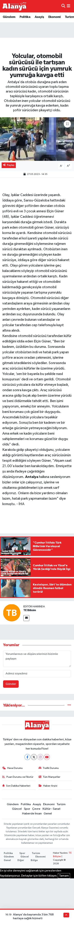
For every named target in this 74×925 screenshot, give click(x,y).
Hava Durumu (15, 768)
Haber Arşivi (50, 785)
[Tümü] (69, 705)
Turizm (61, 804)
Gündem (9, 17)
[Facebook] (27, 757)
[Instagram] (40, 757)
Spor (27, 808)
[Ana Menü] (68, 6)
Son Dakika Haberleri (18, 785)
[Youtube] (47, 757)
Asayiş (39, 17)
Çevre (36, 808)
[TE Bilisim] (11, 612)
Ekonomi (54, 17)
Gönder (11, 684)
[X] (34, 757)
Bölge (34, 860)
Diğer (20, 860)
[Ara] (63, 6)
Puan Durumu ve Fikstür (19, 777)
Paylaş (10, 165)
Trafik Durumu (51, 768)
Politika (25, 17)
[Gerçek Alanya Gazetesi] (14, 6)
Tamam (64, 875)
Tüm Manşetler (51, 777)
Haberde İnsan (32, 813)
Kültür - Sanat (52, 808)
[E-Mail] (26, 618)
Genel (48, 813)
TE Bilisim (29, 610)
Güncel (17, 808)
